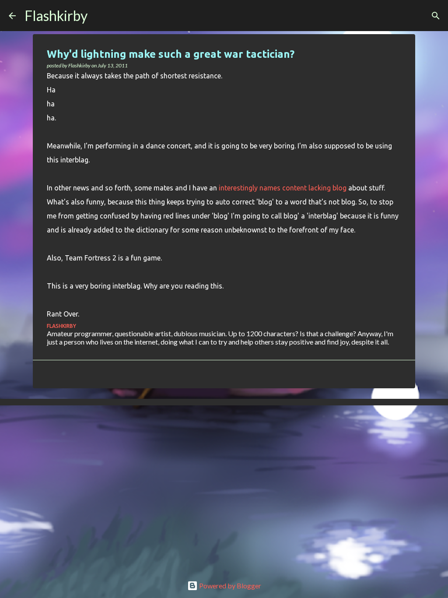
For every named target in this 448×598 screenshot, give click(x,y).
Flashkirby (56, 15)
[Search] (99, 15)
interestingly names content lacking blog (282, 188)
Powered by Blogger (229, 585)
